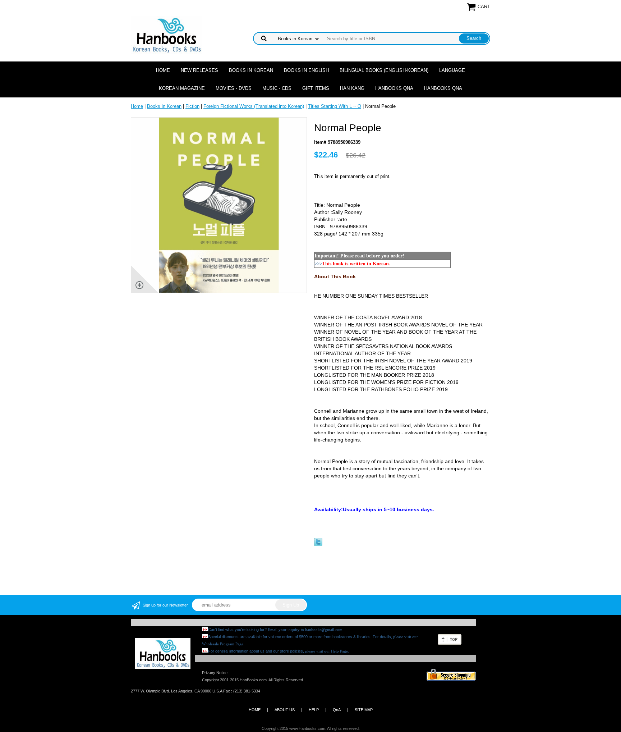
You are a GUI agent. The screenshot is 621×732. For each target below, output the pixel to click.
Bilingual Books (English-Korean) (384, 70)
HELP (314, 710)
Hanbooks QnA (394, 88)
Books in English (306, 70)
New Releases (199, 70)
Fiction (192, 106)
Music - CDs (276, 88)
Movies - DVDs (234, 88)
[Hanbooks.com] (166, 34)
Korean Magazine (182, 88)
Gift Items (315, 88)
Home (163, 70)
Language (452, 70)
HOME (255, 710)
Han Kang (352, 88)
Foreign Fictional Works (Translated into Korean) (253, 106)
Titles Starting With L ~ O (334, 106)
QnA (337, 710)
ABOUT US (285, 710)
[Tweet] (318, 544)
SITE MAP (364, 710)
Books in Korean (251, 70)
